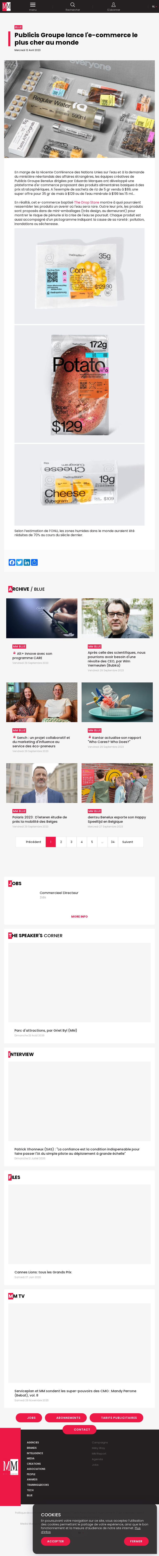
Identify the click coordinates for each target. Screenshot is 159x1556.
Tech (30, 1490)
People (31, 1474)
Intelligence (35, 1453)
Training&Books (38, 1485)
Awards (32, 1479)
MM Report (99, 1454)
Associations (36, 1469)
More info (79, 916)
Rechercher (73, 10)
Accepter (55, 1541)
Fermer (136, 1541)
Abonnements (68, 1418)
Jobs (31, 1418)
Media (30, 1458)
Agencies (33, 1442)
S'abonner (113, 10)
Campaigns (100, 1442)
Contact (82, 1429)
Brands (32, 1448)
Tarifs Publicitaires (119, 1418)
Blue (30, 1495)
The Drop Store (86, 202)
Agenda (97, 1459)
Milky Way (98, 1448)
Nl (153, 6)
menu (33, 10)
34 (113, 842)
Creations (34, 1464)
